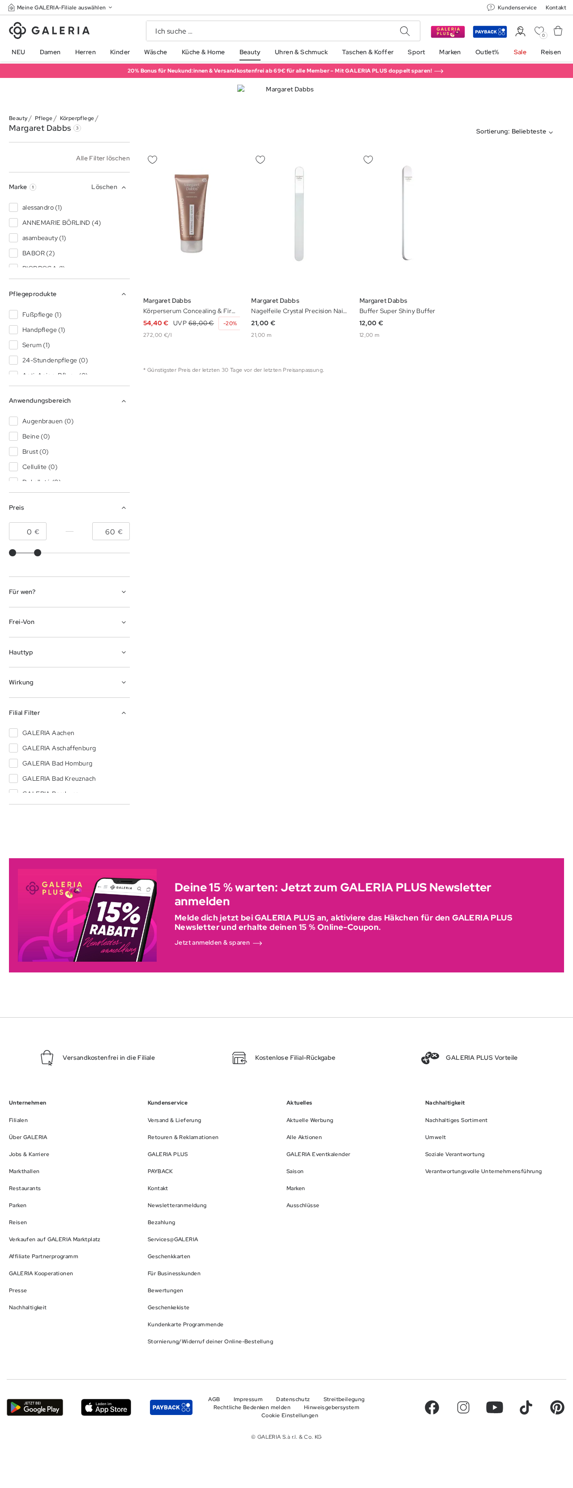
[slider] (12, 552)
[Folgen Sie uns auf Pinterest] (557, 1407)
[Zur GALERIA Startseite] (49, 31)
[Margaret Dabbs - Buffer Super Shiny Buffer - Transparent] (407, 220)
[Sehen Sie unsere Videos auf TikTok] (526, 1407)
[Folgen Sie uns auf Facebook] (432, 1407)
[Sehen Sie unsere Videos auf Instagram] (463, 1407)
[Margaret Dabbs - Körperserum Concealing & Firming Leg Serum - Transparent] (191, 220)
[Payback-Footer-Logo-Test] (171, 1407)
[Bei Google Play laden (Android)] (35, 1407)
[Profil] (520, 32)
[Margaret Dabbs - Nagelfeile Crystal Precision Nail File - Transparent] (299, 220)
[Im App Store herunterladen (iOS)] (106, 1407)
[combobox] (516, 132)
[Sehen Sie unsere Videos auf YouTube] (495, 1407)
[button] (61, 7)
